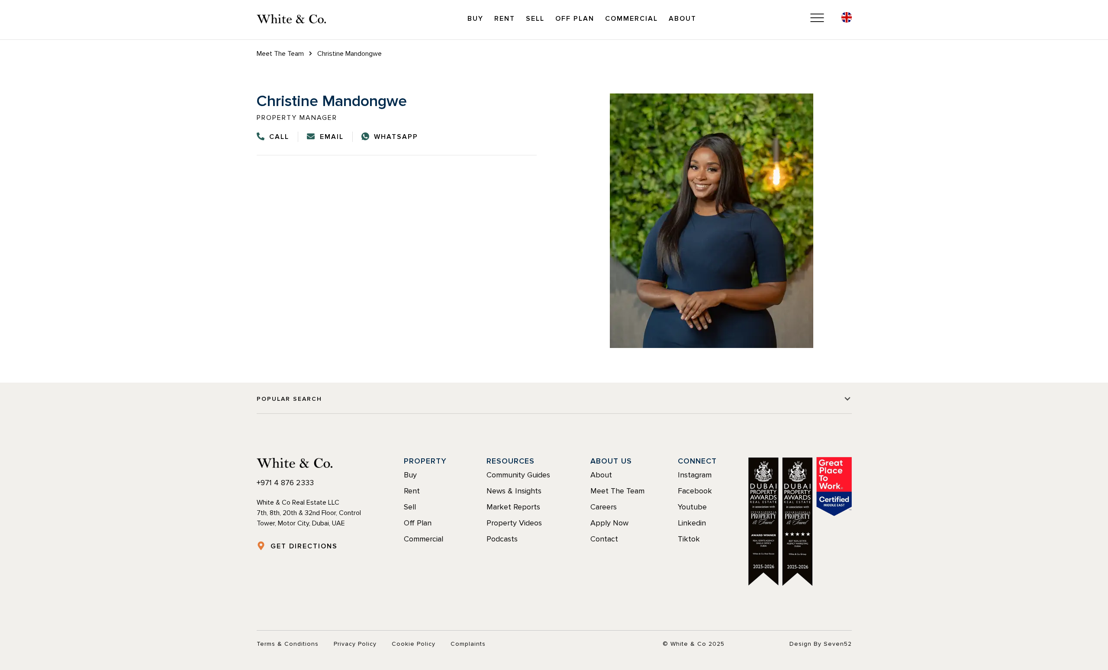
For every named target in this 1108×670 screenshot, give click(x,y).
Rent (504, 18)
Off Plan (574, 18)
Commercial (631, 18)
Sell (535, 18)
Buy (475, 18)
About (682, 18)
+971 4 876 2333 (285, 482)
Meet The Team (280, 53)
